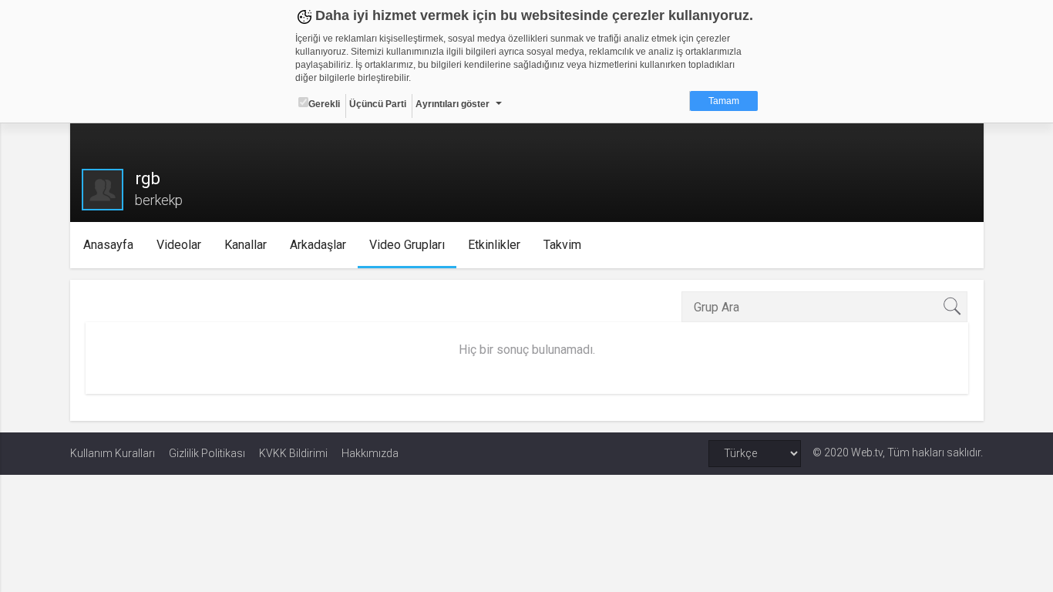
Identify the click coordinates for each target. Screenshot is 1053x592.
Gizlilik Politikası (207, 453)
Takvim (562, 244)
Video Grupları (407, 244)
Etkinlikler (494, 244)
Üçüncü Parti (377, 104)
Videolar (178, 244)
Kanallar (245, 244)
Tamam (723, 101)
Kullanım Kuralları (112, 453)
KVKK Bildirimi (293, 453)
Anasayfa (108, 244)
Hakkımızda (370, 453)
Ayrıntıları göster (452, 104)
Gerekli (324, 104)
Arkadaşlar (318, 244)
